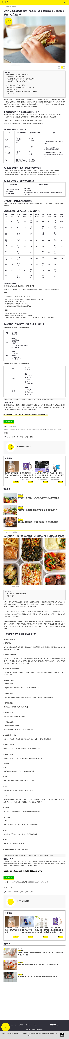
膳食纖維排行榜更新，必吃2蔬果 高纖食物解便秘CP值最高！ (39, 498)
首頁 (5, 6)
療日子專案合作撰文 (15, 65)
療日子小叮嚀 (10, 94)
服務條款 (21, 1025)
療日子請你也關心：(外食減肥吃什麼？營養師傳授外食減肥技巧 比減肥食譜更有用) (26, 415)
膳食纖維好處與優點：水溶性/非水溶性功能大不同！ (21, 79)
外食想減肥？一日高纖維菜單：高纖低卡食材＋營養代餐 (22, 91)
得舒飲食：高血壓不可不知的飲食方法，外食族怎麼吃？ (37, 510)
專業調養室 (8, 6)
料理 (31, 437)
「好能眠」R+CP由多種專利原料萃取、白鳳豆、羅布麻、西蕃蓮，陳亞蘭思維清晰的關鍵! (27, 932)
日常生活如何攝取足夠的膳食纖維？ (15, 85)
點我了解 (16, 482)
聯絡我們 (35, 1025)
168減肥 (16, 891)
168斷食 (9, 891)
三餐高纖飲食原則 (12, 89)
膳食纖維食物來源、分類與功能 (15, 76)
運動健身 (15, 532)
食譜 (26, 437)
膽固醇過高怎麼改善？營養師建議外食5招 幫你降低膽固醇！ (39, 522)
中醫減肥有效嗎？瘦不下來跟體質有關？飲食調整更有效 (37, 977)
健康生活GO (9, 532)
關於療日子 (13, 1025)
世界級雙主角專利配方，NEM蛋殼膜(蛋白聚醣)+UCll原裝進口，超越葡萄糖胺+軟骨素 (42, 477)
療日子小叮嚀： (11, 596)
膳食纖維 (19, 437)
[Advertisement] (34, 1000)
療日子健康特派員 (15, 586)
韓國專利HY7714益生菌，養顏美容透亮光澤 (12, 475)
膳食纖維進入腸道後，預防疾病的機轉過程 (18, 81)
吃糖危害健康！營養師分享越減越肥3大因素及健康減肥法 (38, 964)
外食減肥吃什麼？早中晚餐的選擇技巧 (16, 594)
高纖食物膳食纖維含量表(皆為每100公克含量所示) (20, 87)
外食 (8, 437)
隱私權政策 (28, 1025)
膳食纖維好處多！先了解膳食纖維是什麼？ (17, 74)
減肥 (13, 437)
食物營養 (14, 6)
